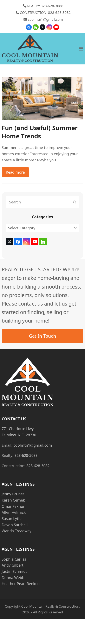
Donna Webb (13, 577)
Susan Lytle (11, 518)
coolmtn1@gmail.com (45, 19)
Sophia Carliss (14, 559)
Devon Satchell (15, 524)
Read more (15, 172)
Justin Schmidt (14, 571)
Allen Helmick (14, 512)
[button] (81, 49)
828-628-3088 (26, 455)
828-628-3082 (38, 465)
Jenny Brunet (13, 493)
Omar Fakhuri (14, 506)
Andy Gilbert (13, 565)
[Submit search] (74, 202)
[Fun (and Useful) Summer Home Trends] (42, 97)
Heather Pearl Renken (21, 583)
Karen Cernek (13, 500)
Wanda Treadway (16, 530)
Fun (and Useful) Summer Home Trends (40, 132)
